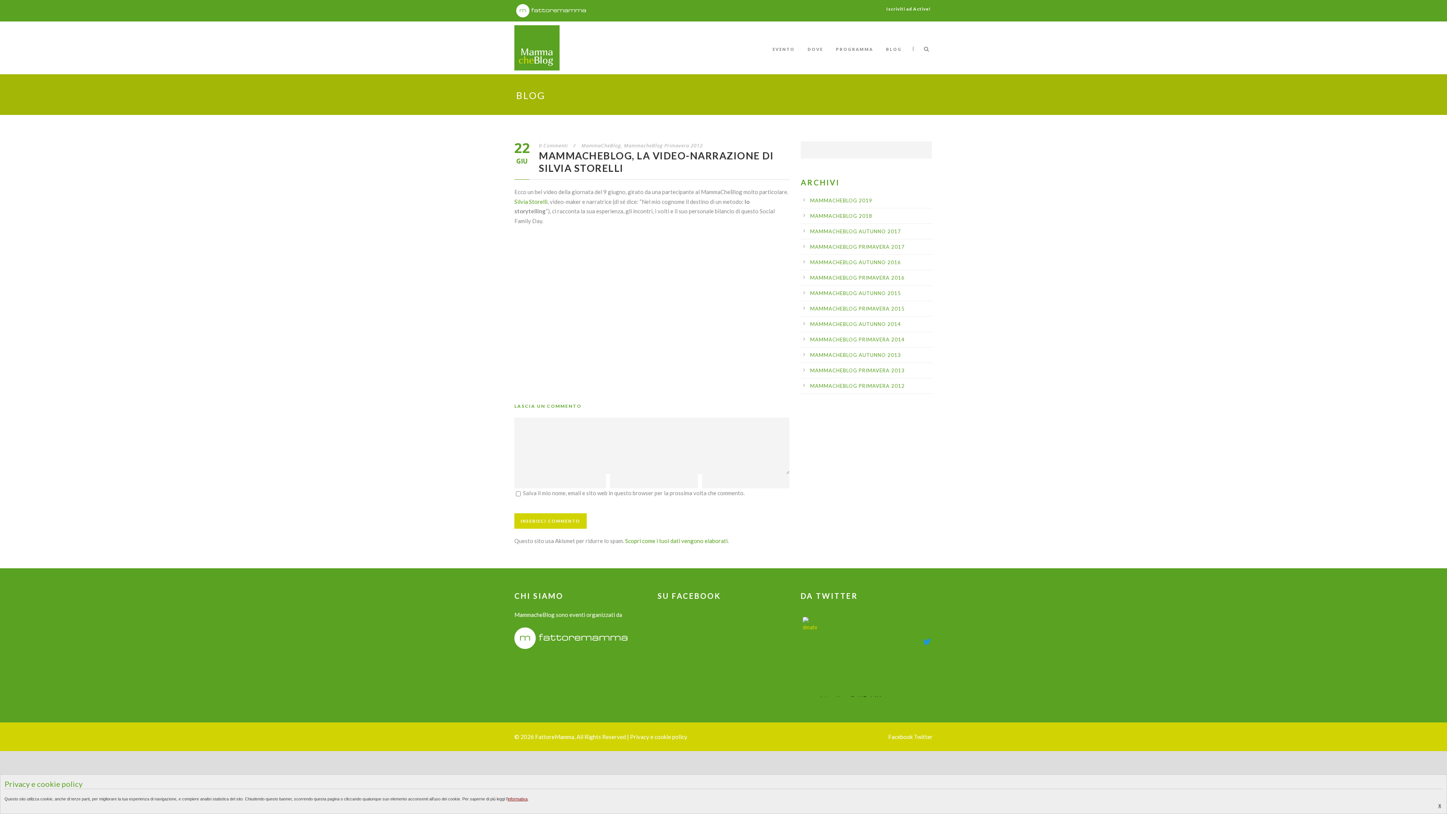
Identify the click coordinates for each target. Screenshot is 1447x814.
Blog (894, 49)
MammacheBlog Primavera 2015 (857, 309)
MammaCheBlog (601, 145)
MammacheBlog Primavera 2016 (857, 278)
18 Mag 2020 (885, 640)
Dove (815, 49)
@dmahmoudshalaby (842, 640)
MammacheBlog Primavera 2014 (857, 340)
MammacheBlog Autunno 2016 (855, 262)
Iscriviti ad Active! (908, 9)
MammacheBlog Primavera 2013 (857, 370)
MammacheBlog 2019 (841, 200)
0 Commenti (553, 145)
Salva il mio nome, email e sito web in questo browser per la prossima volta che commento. (634, 493)
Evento (783, 49)
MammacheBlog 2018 (841, 216)
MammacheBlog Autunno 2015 (855, 293)
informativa (518, 799)
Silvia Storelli (531, 201)
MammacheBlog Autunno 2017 (855, 231)
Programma (854, 49)
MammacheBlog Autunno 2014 (855, 324)
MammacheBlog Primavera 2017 (857, 247)
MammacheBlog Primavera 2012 (663, 145)
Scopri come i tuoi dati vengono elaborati (676, 540)
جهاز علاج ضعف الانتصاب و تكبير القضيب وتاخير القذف (868, 625)
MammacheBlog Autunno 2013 (855, 355)
